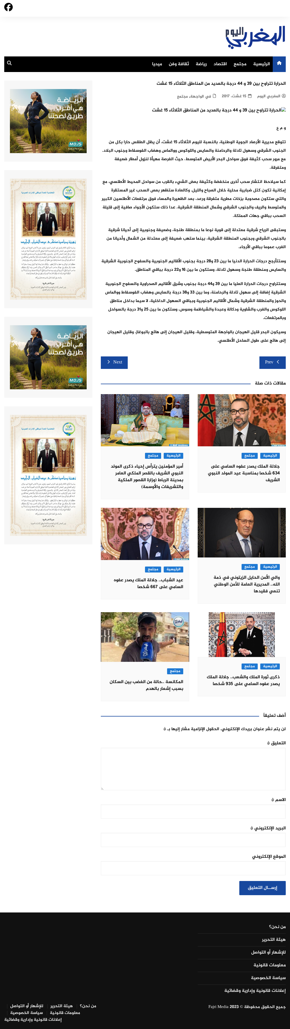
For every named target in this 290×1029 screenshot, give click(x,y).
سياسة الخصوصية (268, 978)
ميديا (157, 64)
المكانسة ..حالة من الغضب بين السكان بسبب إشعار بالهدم (146, 685)
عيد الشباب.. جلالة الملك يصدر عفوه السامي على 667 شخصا (148, 583)
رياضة (201, 64)
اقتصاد (220, 64)
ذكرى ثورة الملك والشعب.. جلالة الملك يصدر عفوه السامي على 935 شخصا (243, 680)
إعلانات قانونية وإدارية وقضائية (255, 991)
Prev (269, 362)
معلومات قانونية (269, 965)
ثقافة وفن (179, 64)
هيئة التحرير (274, 940)
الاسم (278, 800)
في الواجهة (200, 97)
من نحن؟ (277, 927)
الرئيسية (261, 64)
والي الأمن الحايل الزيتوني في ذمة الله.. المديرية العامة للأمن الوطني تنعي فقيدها (247, 584)
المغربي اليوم (268, 96)
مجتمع (240, 64)
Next (117, 362)
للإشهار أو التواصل (268, 952)
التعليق (276, 743)
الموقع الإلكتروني (269, 857)
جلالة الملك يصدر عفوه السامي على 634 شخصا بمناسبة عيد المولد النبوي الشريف (244, 473)
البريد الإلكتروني (268, 828)
